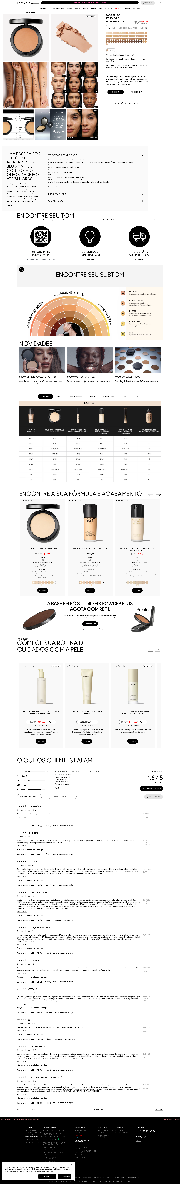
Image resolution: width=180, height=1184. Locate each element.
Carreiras (78, 1155)
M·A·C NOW (78, 1144)
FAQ (44, 1155)
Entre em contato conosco (54, 1130)
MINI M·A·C (108, 8)
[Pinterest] (154, 1131)
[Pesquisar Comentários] (146, 796)
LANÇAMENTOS (45, 8)
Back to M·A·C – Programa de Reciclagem (85, 1151)
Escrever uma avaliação (151, 788)
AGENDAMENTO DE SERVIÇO (103, 1136)
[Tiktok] (151, 1131)
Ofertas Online (30, 1130)
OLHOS (85, 8)
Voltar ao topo (96, 1109)
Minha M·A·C (119, 1130)
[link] (40, 260)
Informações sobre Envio (53, 1152)
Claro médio (144, 28)
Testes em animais (81, 1157)
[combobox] (127, 50)
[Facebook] (137, 1131)
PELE (100, 8)
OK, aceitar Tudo (64, 1176)
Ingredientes (79, 1133)
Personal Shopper (50, 1139)
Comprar (115, 92)
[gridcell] (107, 33)
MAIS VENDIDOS (58, 8)
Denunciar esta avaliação (63, 825)
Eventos (101, 1133)
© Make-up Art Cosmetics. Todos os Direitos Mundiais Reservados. (119, 1177)
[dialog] (43, 549)
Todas (108, 28)
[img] (42, 522)
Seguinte (159, 1109)
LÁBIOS (69, 8)
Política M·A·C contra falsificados (77, 1177)
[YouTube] (144, 1131)
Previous (150, 651)
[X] (140, 1131)
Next (147, 27)
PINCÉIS (93, 8)
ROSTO (77, 8)
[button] (90, 244)
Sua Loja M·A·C (103, 1127)
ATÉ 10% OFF (56, 666)
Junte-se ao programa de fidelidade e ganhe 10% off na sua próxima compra (89, 3)
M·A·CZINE (126, 8)
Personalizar (47, 1176)
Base (33, 12)
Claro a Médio (133, 28)
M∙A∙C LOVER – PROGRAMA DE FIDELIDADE (33, 1133)
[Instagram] (147, 1131)
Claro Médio (122, 28)
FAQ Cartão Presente (32, 1142)
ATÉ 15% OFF (148, 666)
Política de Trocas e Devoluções (50, 1158)
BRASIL (138, 1140)
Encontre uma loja (105, 1130)
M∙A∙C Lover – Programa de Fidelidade (84, 1148)
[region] (38, 1171)
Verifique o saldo (31, 1140)
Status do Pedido (121, 1133)
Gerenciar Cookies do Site (53, 1161)
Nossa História (80, 1130)
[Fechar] (71, 1164)
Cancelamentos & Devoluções (49, 1148)
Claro (114, 28)
